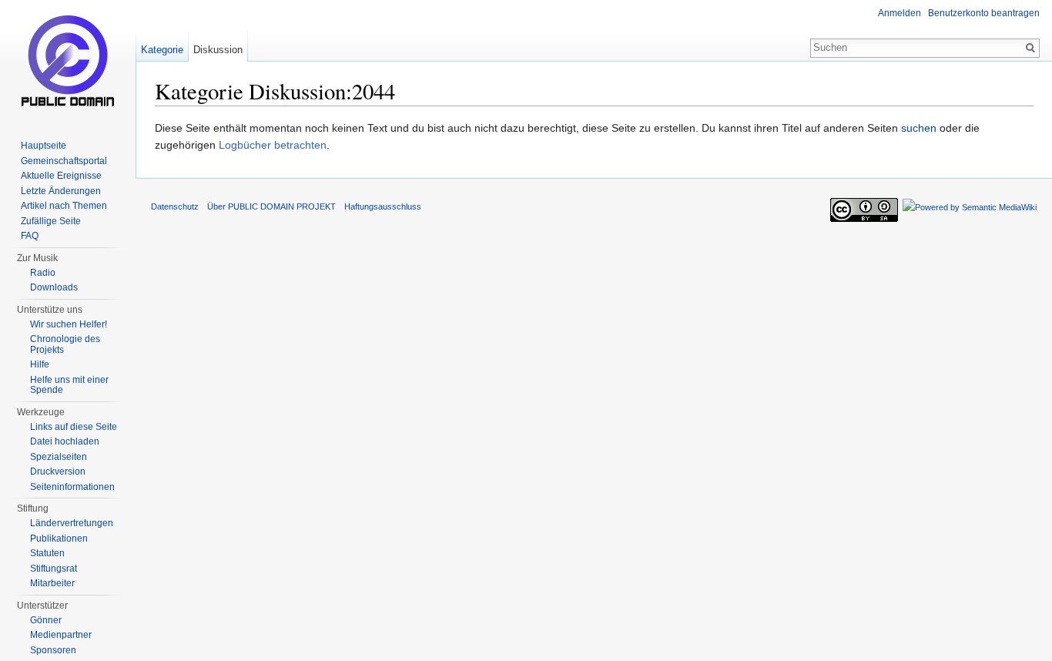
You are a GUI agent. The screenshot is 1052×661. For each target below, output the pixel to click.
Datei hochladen (64, 441)
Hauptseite (43, 145)
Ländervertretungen (71, 523)
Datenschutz (175, 206)
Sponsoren (53, 650)
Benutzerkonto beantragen (984, 13)
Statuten (47, 553)
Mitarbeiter (52, 583)
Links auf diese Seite (73, 426)
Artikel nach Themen (64, 205)
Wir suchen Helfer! (68, 324)
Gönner (46, 620)
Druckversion (57, 471)
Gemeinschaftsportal (64, 161)
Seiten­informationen (72, 486)
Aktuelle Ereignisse (61, 175)
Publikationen (59, 538)
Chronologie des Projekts (65, 344)
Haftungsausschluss (382, 206)
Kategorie (162, 49)
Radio (42, 272)
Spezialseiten (58, 456)
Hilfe (39, 364)
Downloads (54, 287)
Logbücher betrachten (273, 145)
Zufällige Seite (51, 221)
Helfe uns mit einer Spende (69, 385)
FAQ (30, 235)
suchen (918, 128)
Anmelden (899, 13)
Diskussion (218, 49)
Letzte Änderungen (61, 191)
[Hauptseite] (67, 61)
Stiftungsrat (53, 568)
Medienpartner (61, 634)
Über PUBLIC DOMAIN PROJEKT (271, 206)
